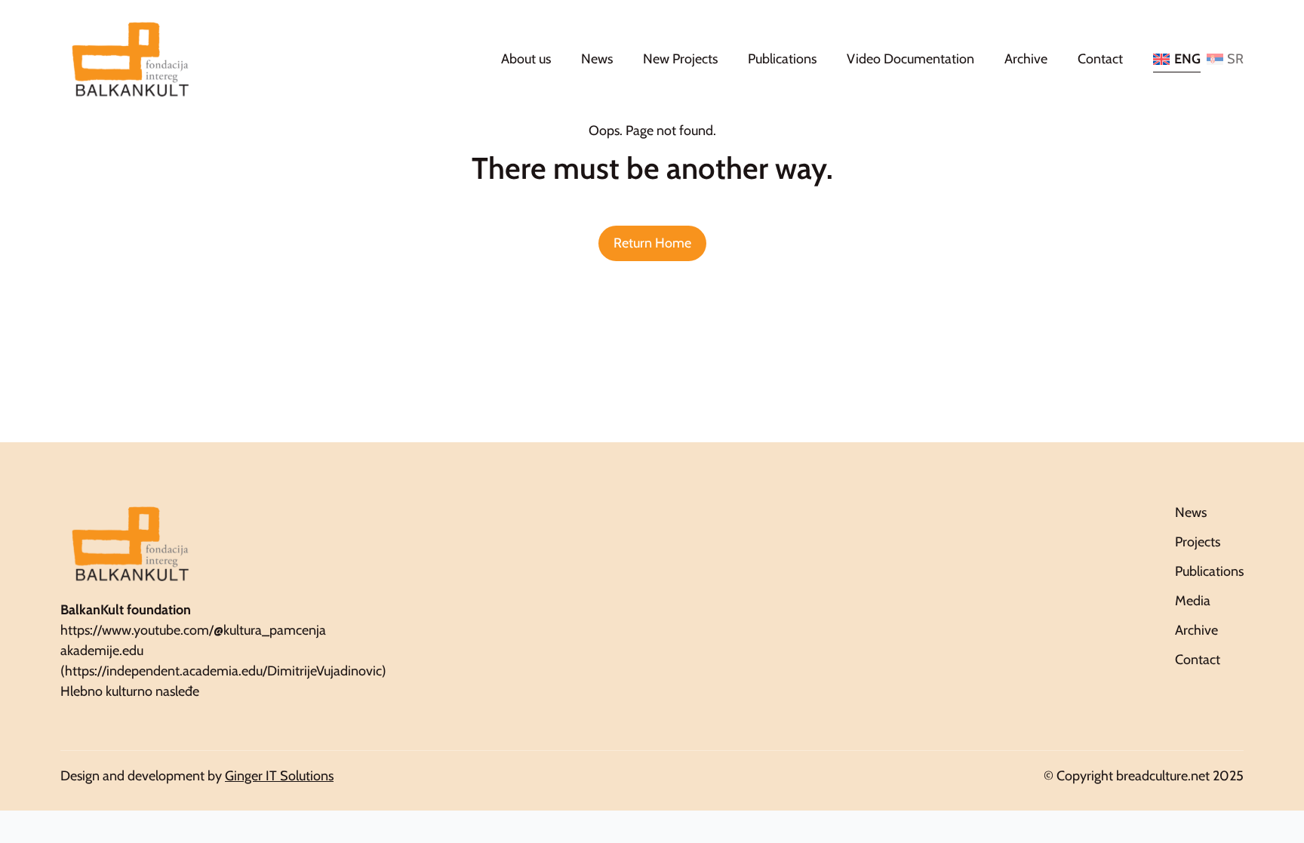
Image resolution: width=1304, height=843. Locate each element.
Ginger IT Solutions (279, 776)
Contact (1100, 59)
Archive (1025, 59)
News (597, 59)
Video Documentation (910, 59)
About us (526, 59)
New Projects (680, 59)
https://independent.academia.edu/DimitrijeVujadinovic (223, 671)
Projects (1197, 542)
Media (1192, 600)
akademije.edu (101, 650)
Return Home (652, 243)
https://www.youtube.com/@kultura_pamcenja (193, 630)
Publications (782, 59)
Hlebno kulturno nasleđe (129, 691)
